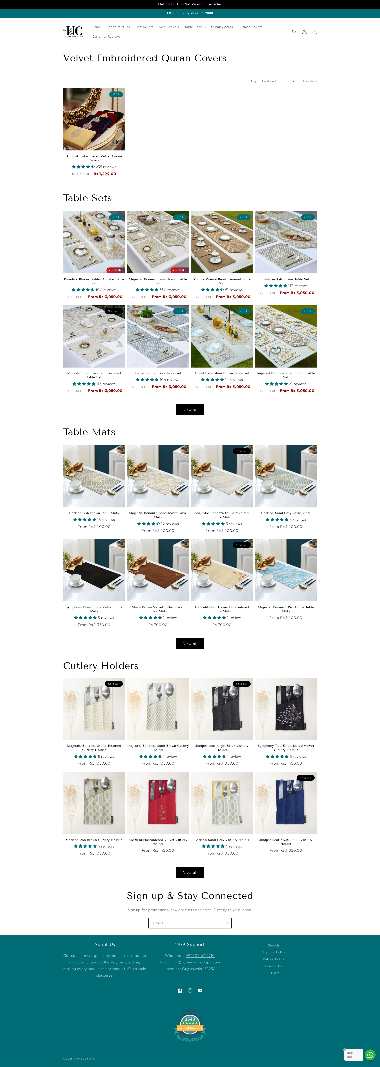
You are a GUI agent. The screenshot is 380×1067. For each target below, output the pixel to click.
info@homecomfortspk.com (196, 962)
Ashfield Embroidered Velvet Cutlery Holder (158, 842)
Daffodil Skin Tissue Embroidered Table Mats (222, 609)
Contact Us (273, 966)
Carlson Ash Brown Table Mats (94, 513)
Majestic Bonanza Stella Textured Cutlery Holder (94, 748)
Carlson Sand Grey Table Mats (285, 513)
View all (190, 410)
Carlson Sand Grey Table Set (158, 373)
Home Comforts (84, 1058)
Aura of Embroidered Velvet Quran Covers (94, 158)
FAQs (275, 973)
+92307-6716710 (200, 955)
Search (273, 945)
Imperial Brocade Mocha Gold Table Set (286, 375)
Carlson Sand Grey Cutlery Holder (222, 840)
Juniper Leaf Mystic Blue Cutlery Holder (285, 842)
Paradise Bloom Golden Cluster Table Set (94, 281)
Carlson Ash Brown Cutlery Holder (94, 840)
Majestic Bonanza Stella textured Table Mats (222, 515)
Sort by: (251, 81)
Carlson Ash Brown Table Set (286, 279)
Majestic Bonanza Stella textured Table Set (94, 375)
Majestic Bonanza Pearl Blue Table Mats (286, 609)
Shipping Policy (273, 952)
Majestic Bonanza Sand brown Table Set (158, 281)
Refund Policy (273, 959)
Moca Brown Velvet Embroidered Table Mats (158, 609)
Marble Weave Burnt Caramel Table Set (221, 281)
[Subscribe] (226, 923)
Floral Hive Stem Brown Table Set (222, 373)
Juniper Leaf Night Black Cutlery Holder (221, 748)
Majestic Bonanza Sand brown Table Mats (158, 515)
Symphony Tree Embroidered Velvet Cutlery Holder (286, 748)
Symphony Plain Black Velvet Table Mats (94, 609)
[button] (195, 27)
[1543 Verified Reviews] (190, 1042)
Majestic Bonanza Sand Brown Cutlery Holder (158, 748)
